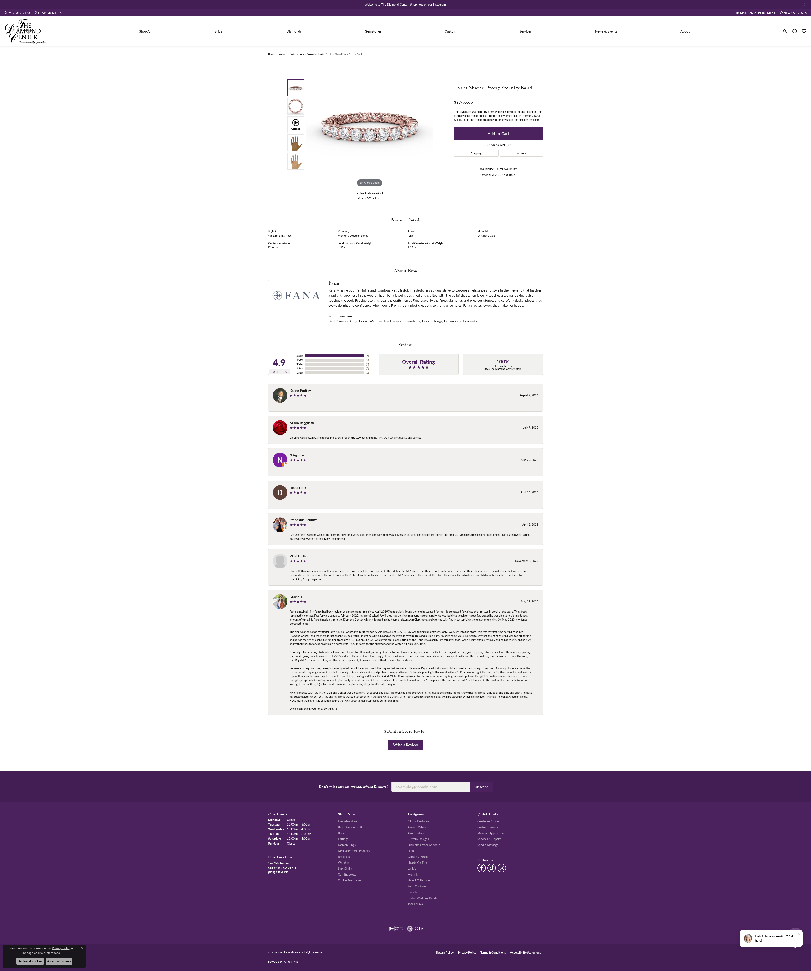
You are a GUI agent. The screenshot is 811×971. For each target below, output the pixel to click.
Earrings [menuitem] (343, 839)
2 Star (299, 368)
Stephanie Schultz (303, 519)
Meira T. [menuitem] (413, 874)
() (367, 356)
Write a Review (405, 744)
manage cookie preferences (41, 953)
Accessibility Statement (525, 952)
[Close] (805, 4)
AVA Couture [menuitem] (416, 833)
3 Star (299, 364)
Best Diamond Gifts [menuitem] (350, 827)
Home (271, 54)
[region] (369, 124)
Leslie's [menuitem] (412, 868)
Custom (450, 31)
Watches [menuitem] (343, 862)
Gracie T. (296, 596)
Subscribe (481, 787)
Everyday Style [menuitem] (347, 821)
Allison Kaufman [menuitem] (418, 821)
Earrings (450, 321)
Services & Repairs (489, 839)
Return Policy (445, 952)
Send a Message (487, 845)
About (685, 31)
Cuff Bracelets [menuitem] (347, 874)
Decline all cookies (30, 961)
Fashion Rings (432, 321)
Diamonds (294, 31)
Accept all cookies (59, 961)
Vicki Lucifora (300, 556)
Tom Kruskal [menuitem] (415, 904)
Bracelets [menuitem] (344, 856)
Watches (375, 321)
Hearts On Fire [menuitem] (417, 862)
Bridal (219, 31)
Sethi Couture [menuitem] (417, 886)
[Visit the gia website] (415, 929)
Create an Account (489, 821)
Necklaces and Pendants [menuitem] (354, 851)
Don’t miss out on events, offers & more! (353, 787)
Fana (410, 235)
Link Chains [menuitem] (345, 868)
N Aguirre (297, 455)
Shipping (476, 153)
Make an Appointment (491, 833)
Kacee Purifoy (300, 390)
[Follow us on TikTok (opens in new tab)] (491, 868)
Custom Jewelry (487, 827)
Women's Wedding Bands (312, 54)
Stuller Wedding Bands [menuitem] (422, 898)
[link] (17, 12)
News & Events (606, 31)
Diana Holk (298, 487)
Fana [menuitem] (411, 851)
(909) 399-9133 (368, 198)
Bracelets (470, 321)
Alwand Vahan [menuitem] (417, 827)
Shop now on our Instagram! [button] (428, 4)
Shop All (145, 31)
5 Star (299, 356)
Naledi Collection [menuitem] (419, 880)
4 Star (299, 360)
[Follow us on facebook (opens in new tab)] (481, 868)
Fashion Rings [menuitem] (347, 845)
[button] (785, 31)
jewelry (281, 54)
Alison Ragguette (302, 422)
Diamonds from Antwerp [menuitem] (424, 845)
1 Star (299, 372)
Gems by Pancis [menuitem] (418, 856)
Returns (521, 153)
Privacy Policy (467, 952)
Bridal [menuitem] (341, 833)
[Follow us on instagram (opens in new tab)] (502, 868)
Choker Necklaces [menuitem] (349, 880)
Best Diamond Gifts (342, 321)
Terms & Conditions (493, 952)
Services (525, 31)
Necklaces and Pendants (402, 321)
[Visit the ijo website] (395, 929)
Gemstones (373, 31)
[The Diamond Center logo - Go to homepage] (25, 31)
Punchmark (291, 961)
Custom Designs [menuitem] (418, 839)
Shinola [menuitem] (412, 892)
